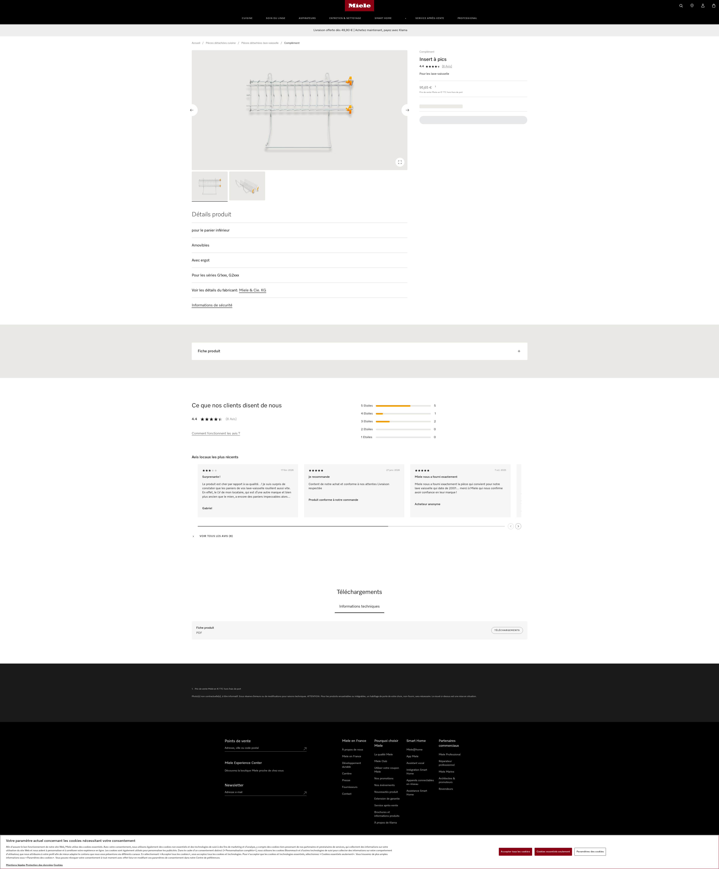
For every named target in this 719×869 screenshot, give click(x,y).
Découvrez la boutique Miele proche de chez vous (254, 770)
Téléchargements (507, 630)
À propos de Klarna (385, 822)
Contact (346, 794)
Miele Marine (446, 771)
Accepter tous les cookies (515, 851)
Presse (346, 780)
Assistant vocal (415, 763)
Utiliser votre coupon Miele (386, 770)
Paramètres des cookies (590, 851)
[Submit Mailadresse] (305, 792)
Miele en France (351, 756)
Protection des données (39, 865)
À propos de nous (352, 749)
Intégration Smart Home (416, 772)
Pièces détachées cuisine (221, 43)
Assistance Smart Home (416, 793)
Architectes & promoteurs (447, 780)
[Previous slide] (192, 110)
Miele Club (380, 761)
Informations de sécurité (212, 305)
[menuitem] (249, 17)
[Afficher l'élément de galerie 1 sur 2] (210, 187)
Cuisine (247, 18)
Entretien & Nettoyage (345, 18)
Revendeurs (446, 789)
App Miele (412, 756)
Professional (467, 18)
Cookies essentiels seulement (553, 851)
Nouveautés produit (386, 792)
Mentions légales (15, 865)
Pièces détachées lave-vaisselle (260, 43)
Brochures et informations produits (386, 814)
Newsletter (234, 785)
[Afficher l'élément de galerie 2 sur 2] (247, 187)
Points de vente (238, 741)
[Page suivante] (518, 526)
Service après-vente (429, 18)
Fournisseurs (349, 787)
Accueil (196, 43)
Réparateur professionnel (447, 763)
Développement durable (351, 765)
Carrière (347, 773)
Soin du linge (275, 18)
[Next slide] (407, 110)
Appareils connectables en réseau (420, 782)
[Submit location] (305, 748)
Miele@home (414, 749)
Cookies (58, 865)
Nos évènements (384, 785)
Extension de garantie (387, 798)
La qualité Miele (383, 754)
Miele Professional (449, 754)
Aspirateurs (307, 18)
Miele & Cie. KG (252, 290)
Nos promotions (383, 778)
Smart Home (383, 18)
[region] (300, 110)
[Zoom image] (399, 162)
